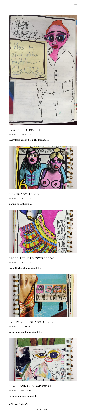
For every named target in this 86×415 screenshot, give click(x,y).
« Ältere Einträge (18, 404)
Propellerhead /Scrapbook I (32, 258)
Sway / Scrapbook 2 (24, 130)
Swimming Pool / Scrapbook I (33, 322)
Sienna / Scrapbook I (26, 194)
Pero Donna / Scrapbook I (30, 386)
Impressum (42, 409)
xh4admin (16, 134)
